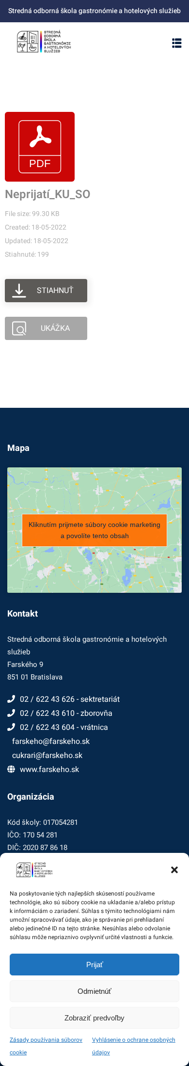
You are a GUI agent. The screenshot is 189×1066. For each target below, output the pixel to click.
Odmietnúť (94, 991)
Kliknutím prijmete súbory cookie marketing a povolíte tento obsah (94, 530)
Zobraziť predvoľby (94, 1018)
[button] (174, 870)
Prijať (94, 964)
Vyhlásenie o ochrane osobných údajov (133, 1046)
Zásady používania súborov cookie (46, 1046)
